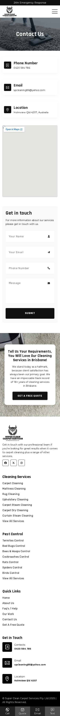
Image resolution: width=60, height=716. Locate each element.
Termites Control (13, 540)
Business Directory (38, 702)
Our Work (8, 613)
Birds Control (10, 572)
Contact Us (9, 619)
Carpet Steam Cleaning (17, 504)
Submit (30, 313)
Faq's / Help (9, 608)
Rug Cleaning (11, 494)
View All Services (13, 521)
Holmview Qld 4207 (25, 680)
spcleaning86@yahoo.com (29, 90)
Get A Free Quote (13, 624)
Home (6, 597)
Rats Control (10, 562)
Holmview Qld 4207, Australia (31, 112)
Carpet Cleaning (12, 483)
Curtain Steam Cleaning (17, 515)
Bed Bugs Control (13, 545)
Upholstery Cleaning (15, 499)
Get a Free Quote (30, 396)
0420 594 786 (22, 67)
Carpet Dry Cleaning (15, 510)
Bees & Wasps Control (16, 551)
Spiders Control (12, 567)
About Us (8, 603)
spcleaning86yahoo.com (30, 664)
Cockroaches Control (15, 556)
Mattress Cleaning (14, 488)
